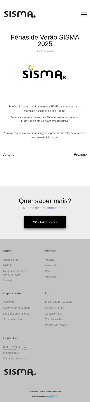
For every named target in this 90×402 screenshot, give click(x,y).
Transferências (54, 319)
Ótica (48, 271)
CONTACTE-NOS (45, 222)
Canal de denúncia (14, 358)
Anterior (9, 154)
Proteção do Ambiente (16, 313)
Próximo (80, 154)
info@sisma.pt (11, 352)
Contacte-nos (53, 313)
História (7, 265)
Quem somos (11, 259)
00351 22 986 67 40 (15, 347)
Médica (49, 259)
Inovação (8, 280)
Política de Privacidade (58, 302)
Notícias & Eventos (56, 325)
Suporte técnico (12, 319)
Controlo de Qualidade (16, 308)
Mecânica (51, 276)
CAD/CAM (9, 302)
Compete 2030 (54, 308)
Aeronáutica (52, 265)
